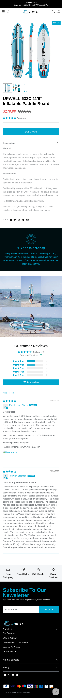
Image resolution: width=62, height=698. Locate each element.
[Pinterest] (17, 675)
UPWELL (12, 692)
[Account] (52, 11)
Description (9, 143)
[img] (9, 401)
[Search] (9, 11)
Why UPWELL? (10, 638)
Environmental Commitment (15, 642)
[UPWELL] (31, 11)
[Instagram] (9, 675)
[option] (31, 51)
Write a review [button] (31, 382)
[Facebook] (4, 675)
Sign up (49, 609)
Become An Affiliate (11, 647)
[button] (10, 118)
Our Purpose (9, 633)
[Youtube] (13, 675)
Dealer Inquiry (9, 651)
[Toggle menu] (3, 11)
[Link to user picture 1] (10, 458)
